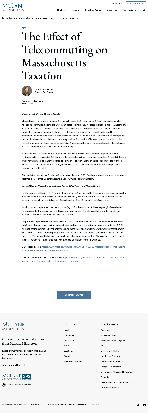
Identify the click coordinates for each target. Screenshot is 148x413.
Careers (67, 356)
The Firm (69, 324)
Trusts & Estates (108, 335)
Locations (68, 351)
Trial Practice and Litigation (113, 340)
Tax (24, 28)
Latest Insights (9, 18)
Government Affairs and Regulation (117, 372)
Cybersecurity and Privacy (112, 361)
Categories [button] (24, 18)
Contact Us (117, 4)
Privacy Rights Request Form (61, 404)
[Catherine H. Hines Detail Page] (27, 90)
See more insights (74, 294)
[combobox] (48, 18)
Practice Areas (109, 324)
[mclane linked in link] (144, 405)
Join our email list (14, 365)
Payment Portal (135, 4)
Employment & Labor (110, 351)
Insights (67, 330)
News (66, 345)
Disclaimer (83, 404)
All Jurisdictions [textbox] (44, 18)
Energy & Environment (111, 366)
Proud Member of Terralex (19, 384)
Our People (69, 335)
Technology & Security (74, 361)
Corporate (105, 330)
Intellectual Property (110, 356)
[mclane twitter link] (137, 405)
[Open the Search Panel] (142, 10)
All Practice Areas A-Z (111, 387)
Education (105, 377)
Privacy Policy (37, 404)
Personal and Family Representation (117, 382)
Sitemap (96, 404)
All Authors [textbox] (68, 18)
